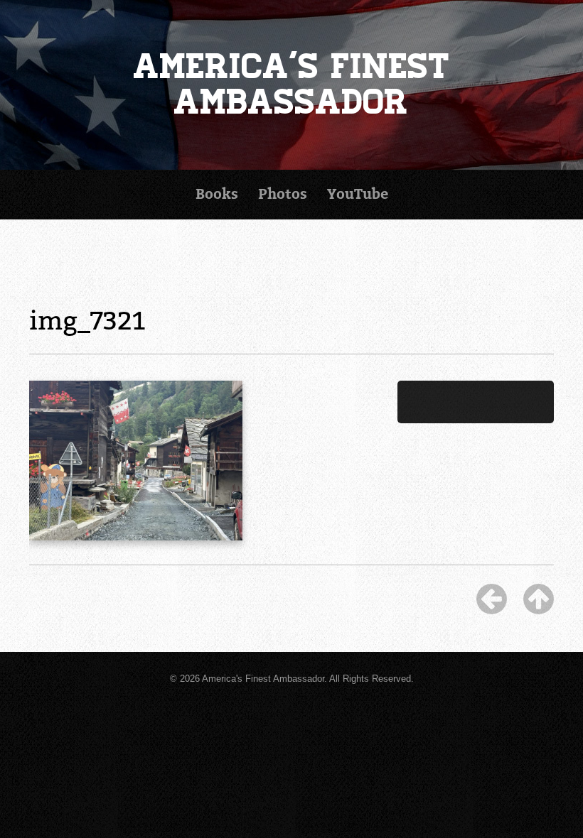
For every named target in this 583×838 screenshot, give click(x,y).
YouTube (357, 194)
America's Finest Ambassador (292, 84)
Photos (282, 194)
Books (217, 194)
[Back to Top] (538, 598)
